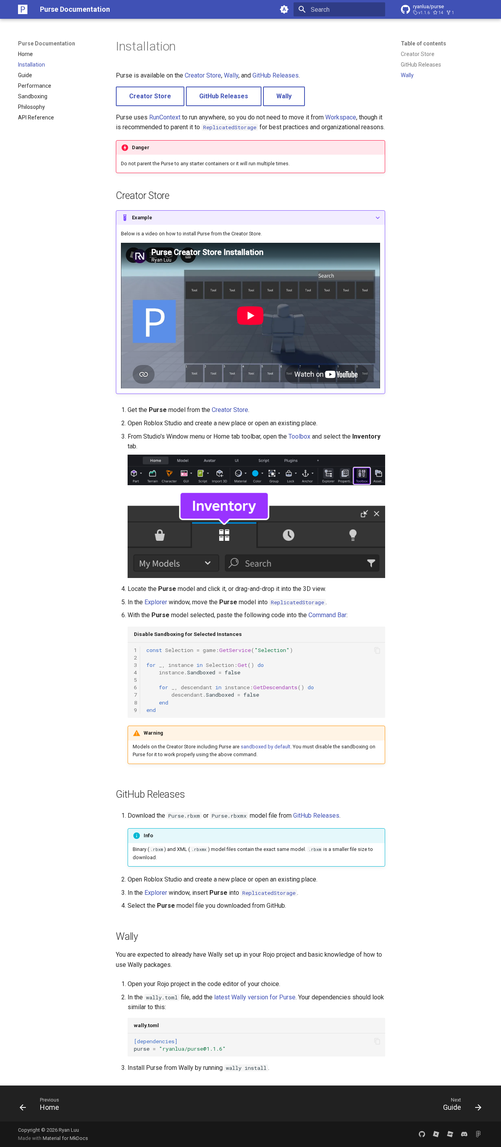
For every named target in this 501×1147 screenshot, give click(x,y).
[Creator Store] (436, 1134)
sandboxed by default (265, 747)
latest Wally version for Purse (255, 997)
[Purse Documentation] (23, 9)
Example (142, 217)
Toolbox (299, 436)
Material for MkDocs (65, 1138)
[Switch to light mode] (284, 9)
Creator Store (203, 75)
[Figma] (478, 1134)
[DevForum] (450, 1134)
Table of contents (423, 43)
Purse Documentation (46, 43)
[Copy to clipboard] (377, 650)
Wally (231, 75)
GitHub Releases (275, 75)
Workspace (340, 117)
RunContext (164, 117)
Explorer (155, 602)
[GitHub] (422, 1134)
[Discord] (464, 1134)
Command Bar (327, 615)
